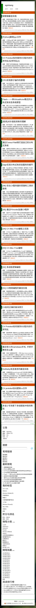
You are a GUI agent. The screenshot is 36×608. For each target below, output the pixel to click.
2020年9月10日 (7, 263)
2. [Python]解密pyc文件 (9, 469)
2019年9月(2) (6, 567)
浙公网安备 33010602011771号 (13, 603)
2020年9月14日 (7, 225)
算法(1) (4, 540)
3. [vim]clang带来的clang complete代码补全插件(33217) (17, 588)
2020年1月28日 (7, 402)
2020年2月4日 (7, 384)
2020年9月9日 (7, 284)
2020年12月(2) (6, 556)
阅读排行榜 (8, 582)
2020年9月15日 (7, 206)
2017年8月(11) (6, 572)
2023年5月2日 (7, 12)
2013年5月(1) (6, 577)
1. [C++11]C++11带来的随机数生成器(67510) (14, 585)
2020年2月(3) (6, 563)
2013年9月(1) (6, 575)
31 (7, 436)
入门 (4, 502)
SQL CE (5, 506)
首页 (6, 9)
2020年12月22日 (8, 54)
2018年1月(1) (6, 569)
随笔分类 (7, 521)
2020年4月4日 (7, 323)
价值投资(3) (6, 538)
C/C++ (5, 488)
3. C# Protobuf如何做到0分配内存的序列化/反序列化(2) (17, 470)
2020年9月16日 (7, 182)
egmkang (9, 5)
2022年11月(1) (6, 555)
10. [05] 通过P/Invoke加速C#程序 (11, 483)
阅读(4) (4, 545)
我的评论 (5, 456)
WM (5, 491)
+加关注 (5, 438)
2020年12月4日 (7, 76)
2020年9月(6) (6, 560)
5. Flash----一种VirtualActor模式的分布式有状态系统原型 (17, 474)
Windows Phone (8, 504)
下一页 (31, 423)
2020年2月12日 (7, 365)
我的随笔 (5, 454)
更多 (4, 511)
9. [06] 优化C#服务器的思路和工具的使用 (13, 481)
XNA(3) (4, 533)
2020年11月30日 (7, 95)
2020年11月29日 (7, 118)
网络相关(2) (6, 542)
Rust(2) (5, 530)
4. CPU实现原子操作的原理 (10, 472)
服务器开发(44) (7, 537)
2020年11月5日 (7, 161)
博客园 (15, 601)
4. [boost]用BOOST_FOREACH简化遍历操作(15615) (16, 590)
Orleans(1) (5, 526)
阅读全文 (10, 28)
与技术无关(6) (6, 544)
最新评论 (5, 460)
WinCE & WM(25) (7, 531)
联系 (11, 9)
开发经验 (6, 495)
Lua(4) (4, 524)
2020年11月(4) (6, 558)
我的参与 (5, 458)
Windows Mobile (8, 493)
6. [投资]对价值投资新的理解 (10, 476)
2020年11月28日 (7, 139)
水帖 (4, 509)
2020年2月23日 (7, 343)
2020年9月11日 (7, 244)
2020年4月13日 (7, 303)
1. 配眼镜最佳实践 (7, 467)
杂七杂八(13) (6, 547)
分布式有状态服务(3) (8, 535)
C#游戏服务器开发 (8, 500)
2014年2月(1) (6, 574)
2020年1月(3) (6, 565)
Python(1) (5, 528)
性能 (4, 497)
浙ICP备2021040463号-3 (27, 603)
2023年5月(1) (6, 553)
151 (7, 435)
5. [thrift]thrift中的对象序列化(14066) (12, 592)
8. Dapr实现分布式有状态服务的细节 (12, 479)
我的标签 (5, 461)
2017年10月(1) (6, 570)
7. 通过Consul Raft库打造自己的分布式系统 (14, 477)
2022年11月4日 (7, 33)
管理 (16, 9)
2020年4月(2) (6, 561)
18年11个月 (9, 433)
